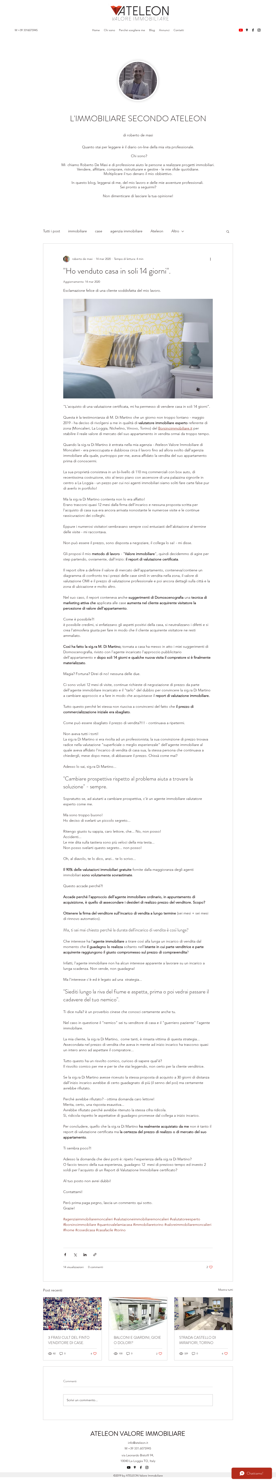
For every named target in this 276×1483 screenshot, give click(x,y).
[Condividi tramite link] (95, 1255)
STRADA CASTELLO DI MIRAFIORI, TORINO (197, 1340)
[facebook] (253, 30)
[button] (228, 231)
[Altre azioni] (210, 259)
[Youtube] (241, 30)
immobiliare (77, 231)
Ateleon (157, 231)
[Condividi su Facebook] (65, 1255)
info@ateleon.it (138, 1443)
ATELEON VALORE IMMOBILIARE (138, 1433)
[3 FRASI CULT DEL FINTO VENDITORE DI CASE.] (72, 1313)
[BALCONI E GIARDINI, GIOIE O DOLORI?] (138, 1313)
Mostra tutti (225, 1289)
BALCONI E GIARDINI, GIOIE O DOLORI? (137, 1340)
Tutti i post (51, 231)
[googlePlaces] (247, 30)
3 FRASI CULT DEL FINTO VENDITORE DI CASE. (69, 1340)
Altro (175, 231)
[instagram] (259, 30)
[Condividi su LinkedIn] (85, 1255)
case (98, 231)
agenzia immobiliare (126, 231)
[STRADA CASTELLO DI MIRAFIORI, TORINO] (203, 1313)
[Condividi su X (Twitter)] (75, 1255)
